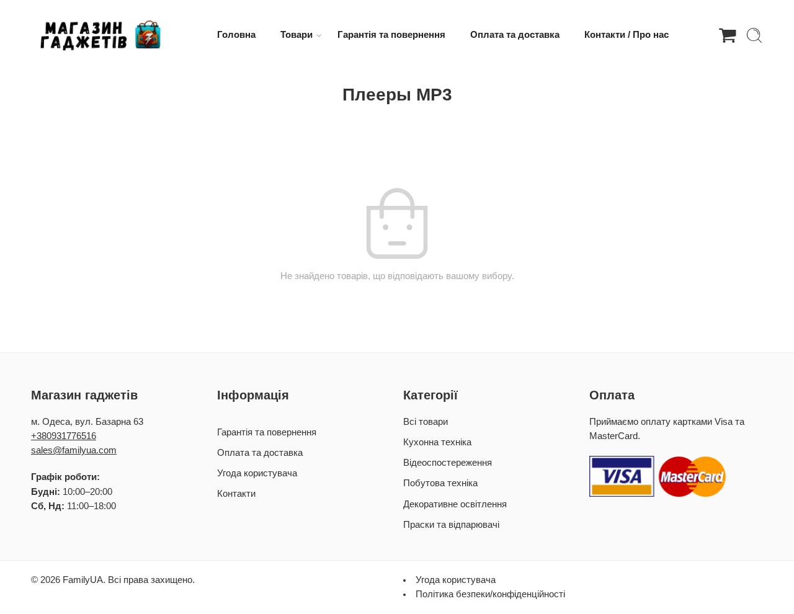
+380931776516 (63, 436)
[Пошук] (754, 35)
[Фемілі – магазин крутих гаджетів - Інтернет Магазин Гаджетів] (99, 35)
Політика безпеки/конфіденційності (490, 594)
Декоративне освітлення (455, 504)
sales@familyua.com (74, 450)
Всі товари (425, 422)
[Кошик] (727, 35)
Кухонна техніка (437, 442)
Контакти (236, 494)
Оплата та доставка (515, 35)
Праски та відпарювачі (451, 525)
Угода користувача (257, 473)
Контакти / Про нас (626, 35)
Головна (236, 35)
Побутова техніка (440, 483)
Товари (296, 35)
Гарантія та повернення (391, 35)
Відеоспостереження (447, 463)
